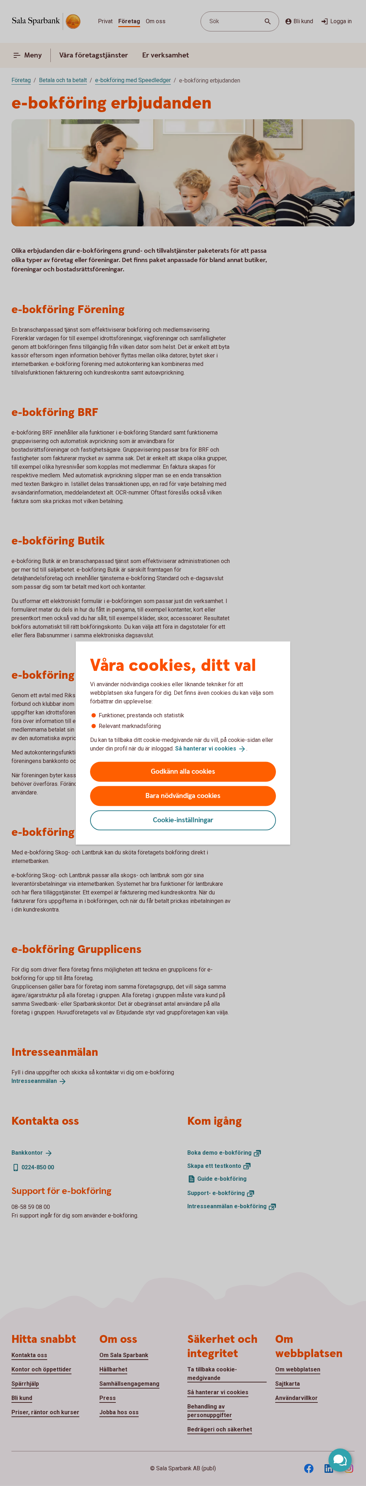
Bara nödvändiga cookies (183, 795)
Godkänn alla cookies (183, 771)
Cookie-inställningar (183, 819)
